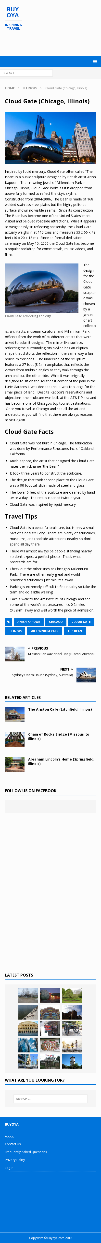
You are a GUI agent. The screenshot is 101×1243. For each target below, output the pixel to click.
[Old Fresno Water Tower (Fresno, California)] (72, 1061)
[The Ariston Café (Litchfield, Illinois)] (15, 714)
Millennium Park (44, 631)
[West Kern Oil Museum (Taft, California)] (28, 995)
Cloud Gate (81, 622)
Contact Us (13, 1144)
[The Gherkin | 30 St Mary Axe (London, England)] (28, 1045)
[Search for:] (26, 72)
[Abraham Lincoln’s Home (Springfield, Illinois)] (15, 764)
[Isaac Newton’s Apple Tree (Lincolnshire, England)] (72, 995)
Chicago (56, 622)
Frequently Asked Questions (26, 1152)
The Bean (74, 631)
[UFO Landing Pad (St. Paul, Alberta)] (50, 1061)
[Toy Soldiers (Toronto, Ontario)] (28, 1061)
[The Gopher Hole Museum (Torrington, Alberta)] (50, 1045)
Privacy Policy (15, 1159)
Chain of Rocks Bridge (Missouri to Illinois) (58, 736)
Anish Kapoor (28, 622)
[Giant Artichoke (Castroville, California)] (50, 995)
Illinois (15, 631)
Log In (9, 1167)
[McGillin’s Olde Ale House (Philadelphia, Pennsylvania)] (50, 1028)
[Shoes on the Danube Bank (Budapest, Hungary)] (28, 1012)
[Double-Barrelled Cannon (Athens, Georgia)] (72, 1028)
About (9, 1136)
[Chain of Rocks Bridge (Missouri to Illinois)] (15, 739)
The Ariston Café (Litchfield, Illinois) (60, 709)
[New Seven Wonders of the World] (28, 1028)
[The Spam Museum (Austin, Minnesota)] (50, 1012)
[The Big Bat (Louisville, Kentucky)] (72, 1012)
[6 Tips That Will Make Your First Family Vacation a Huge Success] (72, 1045)
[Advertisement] (53, 43)
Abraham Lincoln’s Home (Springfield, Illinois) (61, 761)
